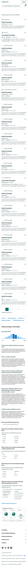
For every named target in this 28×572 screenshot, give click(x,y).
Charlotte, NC (5, 24)
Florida (16, 475)
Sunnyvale (16, 438)
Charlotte (16, 442)
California (4, 471)
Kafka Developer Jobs (18, 320)
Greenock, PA (5, 64)
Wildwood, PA (5, 109)
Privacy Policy (4, 558)
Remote (16, 456)
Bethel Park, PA (5, 79)
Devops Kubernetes (18, 489)
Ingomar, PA (4, 123)
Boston (4, 440)
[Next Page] (22, 309)
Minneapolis (17, 436)
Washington (17, 471)
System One (8, 177)
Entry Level (5, 456)
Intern (4, 458)
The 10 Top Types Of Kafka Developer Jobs (10, 424)
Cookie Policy (23, 558)
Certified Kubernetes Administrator (6, 495)
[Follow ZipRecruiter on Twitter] (5, 548)
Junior (16, 458)
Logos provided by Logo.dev (6, 552)
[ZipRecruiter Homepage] (5, 2)
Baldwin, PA (4, 153)
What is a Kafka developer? (9, 356)
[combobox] (13, 6)
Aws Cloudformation (18, 496)
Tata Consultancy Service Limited (10, 89)
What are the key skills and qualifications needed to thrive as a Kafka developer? (12, 371)
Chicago (4, 438)
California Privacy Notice (11, 558)
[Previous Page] (2, 309)
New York (4, 475)
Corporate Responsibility (13, 561)
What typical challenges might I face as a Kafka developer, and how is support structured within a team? (12, 390)
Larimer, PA (4, 167)
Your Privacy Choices (19, 555)
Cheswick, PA (5, 138)
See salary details (6, 331)
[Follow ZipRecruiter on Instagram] (11, 548)
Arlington (16, 440)
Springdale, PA (5, 268)
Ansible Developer (18, 498)
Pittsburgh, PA (5, 182)
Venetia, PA (4, 195)
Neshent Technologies (8, 45)
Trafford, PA (4, 50)
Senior (4, 454)
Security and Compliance (22, 561)
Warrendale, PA (5, 239)
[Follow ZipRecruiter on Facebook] (2, 548)
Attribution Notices (5, 561)
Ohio (15, 473)
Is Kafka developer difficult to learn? (11, 409)
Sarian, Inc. (6, 32)
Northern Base (6, 19)
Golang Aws (17, 491)
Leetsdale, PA (5, 254)
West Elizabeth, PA (6, 224)
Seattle (4, 442)
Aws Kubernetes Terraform (8, 489)
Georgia (4, 476)
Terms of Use (18, 558)
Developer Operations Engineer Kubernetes (7, 492)
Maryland (4, 473)
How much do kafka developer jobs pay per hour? (13, 346)
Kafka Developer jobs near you (9, 503)
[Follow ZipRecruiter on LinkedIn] (8, 548)
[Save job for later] (25, 19)
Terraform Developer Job (19, 493)
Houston (4, 436)
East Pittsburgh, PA (6, 283)
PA (2, 298)
